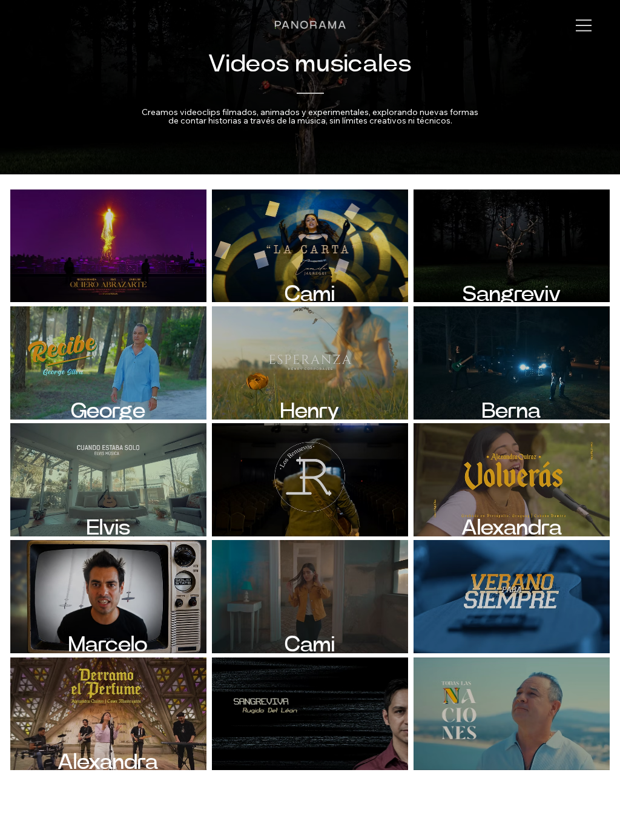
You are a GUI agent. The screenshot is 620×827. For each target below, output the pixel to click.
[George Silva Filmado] (512, 713)
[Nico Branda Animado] (108, 245)
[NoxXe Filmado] (512, 596)
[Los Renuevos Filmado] (310, 479)
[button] (512, 245)
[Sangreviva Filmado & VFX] (310, 713)
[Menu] (584, 25)
